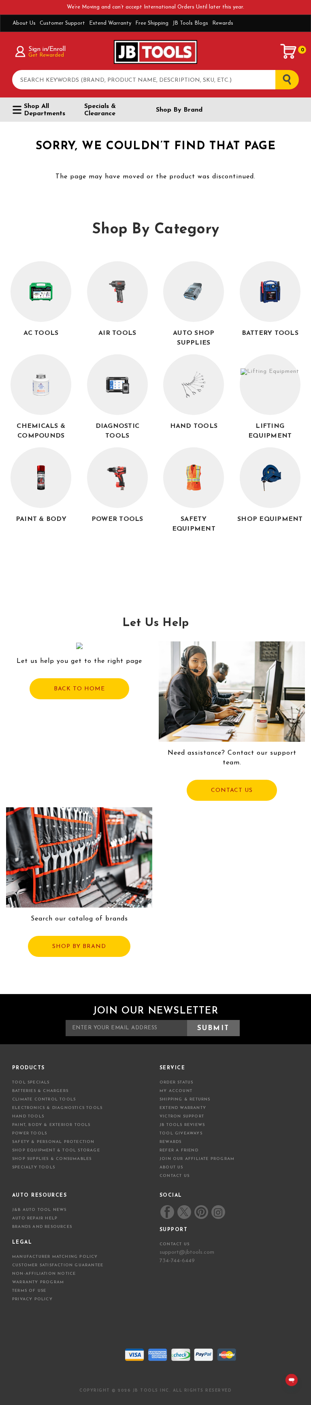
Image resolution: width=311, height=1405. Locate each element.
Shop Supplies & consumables (52, 1159)
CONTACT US (232, 790)
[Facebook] (167, 1212)
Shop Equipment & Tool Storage (56, 1150)
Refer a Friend (179, 1150)
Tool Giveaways (181, 1133)
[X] (184, 1212)
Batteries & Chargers (40, 1091)
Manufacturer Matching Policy (55, 1257)
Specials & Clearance (100, 110)
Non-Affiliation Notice (44, 1274)
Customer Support (62, 23)
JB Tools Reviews (182, 1125)
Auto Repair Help (35, 1218)
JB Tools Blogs (190, 23)
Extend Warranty (110, 23)
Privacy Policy (32, 1299)
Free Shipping (151, 23)
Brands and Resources (42, 1227)
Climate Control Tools (44, 1099)
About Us (24, 23)
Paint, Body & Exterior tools (51, 1125)
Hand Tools (28, 1116)
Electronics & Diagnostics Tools (57, 1108)
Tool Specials (31, 1082)
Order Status (176, 1082)
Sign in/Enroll (46, 49)
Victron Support (182, 1116)
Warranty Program (38, 1282)
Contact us (175, 1244)
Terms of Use (29, 1291)
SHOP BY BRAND (79, 947)
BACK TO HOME (79, 689)
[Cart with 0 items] (289, 51)
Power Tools (29, 1133)
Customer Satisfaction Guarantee (57, 1265)
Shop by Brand (179, 110)
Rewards (222, 23)
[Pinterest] (201, 1212)
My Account (176, 1091)
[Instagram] (218, 1212)
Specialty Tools (33, 1167)
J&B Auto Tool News (39, 1210)
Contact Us (175, 1176)
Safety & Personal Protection (53, 1142)
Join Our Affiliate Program (197, 1159)
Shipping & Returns (185, 1099)
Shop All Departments (44, 110)
